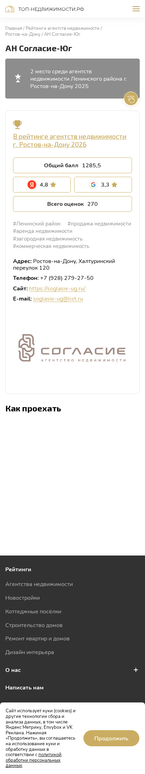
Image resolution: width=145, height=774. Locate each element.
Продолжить (111, 738)
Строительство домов (34, 624)
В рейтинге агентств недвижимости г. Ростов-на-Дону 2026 (69, 140)
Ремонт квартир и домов (37, 638)
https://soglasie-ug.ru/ (57, 288)
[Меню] (136, 8)
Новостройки (22, 597)
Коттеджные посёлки (33, 611)
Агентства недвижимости (39, 583)
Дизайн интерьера (29, 651)
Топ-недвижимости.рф (44, 9)
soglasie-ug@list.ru (58, 298)
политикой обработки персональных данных (34, 760)
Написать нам (24, 687)
